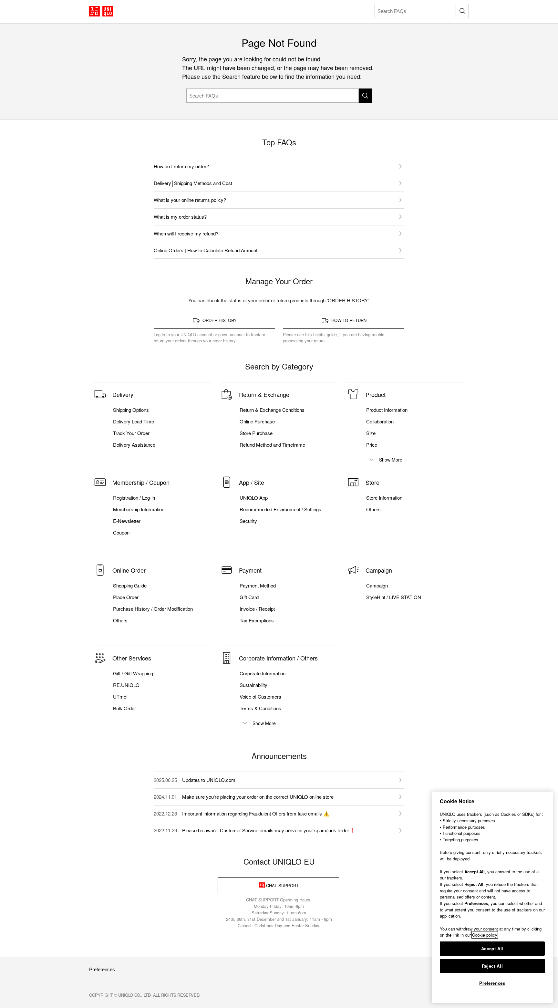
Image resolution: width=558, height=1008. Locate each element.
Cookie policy (484, 935)
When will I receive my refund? (186, 233)
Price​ (371, 445)
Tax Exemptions (257, 620)
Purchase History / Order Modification (153, 609)
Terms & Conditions (260, 708)
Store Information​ (384, 497)
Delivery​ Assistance (134, 445)
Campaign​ (377, 585)
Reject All (492, 966)
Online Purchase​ (257, 421)
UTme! (120, 696)
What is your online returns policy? (190, 199)
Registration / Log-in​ (134, 497)
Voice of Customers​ (260, 696)
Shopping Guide (130, 585)
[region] (492, 897)
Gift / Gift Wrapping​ (133, 673)
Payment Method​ (258, 585)
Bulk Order (124, 708)
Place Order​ (126, 597)
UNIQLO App (254, 497)
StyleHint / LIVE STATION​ (393, 597)
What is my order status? (180, 216)
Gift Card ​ (250, 597)
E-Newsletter (126, 521)
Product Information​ (387, 410)
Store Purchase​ (256, 433)
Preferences (102, 969)
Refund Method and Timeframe (272, 445)
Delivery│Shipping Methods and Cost (193, 183)
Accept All (492, 948)
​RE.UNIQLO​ (126, 685)
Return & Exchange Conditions (272, 410)
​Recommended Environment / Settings (280, 509)
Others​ (373, 509)
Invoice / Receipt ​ (258, 609)
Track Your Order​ (131, 433)
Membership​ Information (138, 509)
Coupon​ (121, 532)
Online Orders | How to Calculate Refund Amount (205, 250)
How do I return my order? (181, 166)
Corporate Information (262, 673)
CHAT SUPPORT (282, 885)
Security (248, 521)
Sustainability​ (253, 685)
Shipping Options (131, 410)
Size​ (371, 433)
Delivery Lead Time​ (133, 421)
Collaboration (380, 421)
